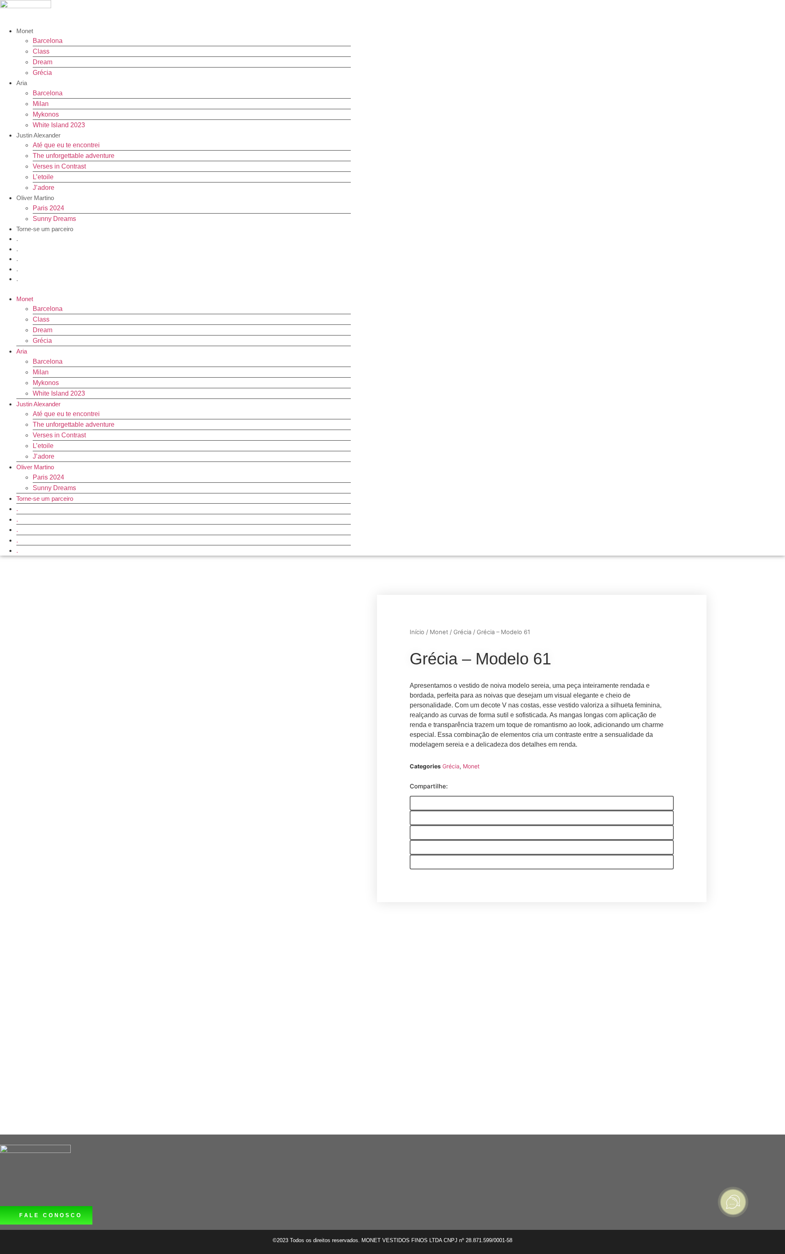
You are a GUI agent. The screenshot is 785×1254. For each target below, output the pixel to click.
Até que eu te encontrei (66, 145)
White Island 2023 (59, 125)
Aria (21, 82)
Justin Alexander (38, 135)
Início (417, 632)
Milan (41, 103)
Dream (42, 62)
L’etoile (43, 176)
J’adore (43, 187)
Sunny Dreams (54, 218)
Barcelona (48, 40)
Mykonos (46, 114)
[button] (175, 289)
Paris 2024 (48, 208)
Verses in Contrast (59, 166)
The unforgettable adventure (73, 155)
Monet (24, 30)
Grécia (42, 72)
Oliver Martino (35, 197)
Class (41, 51)
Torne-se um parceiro (44, 228)
